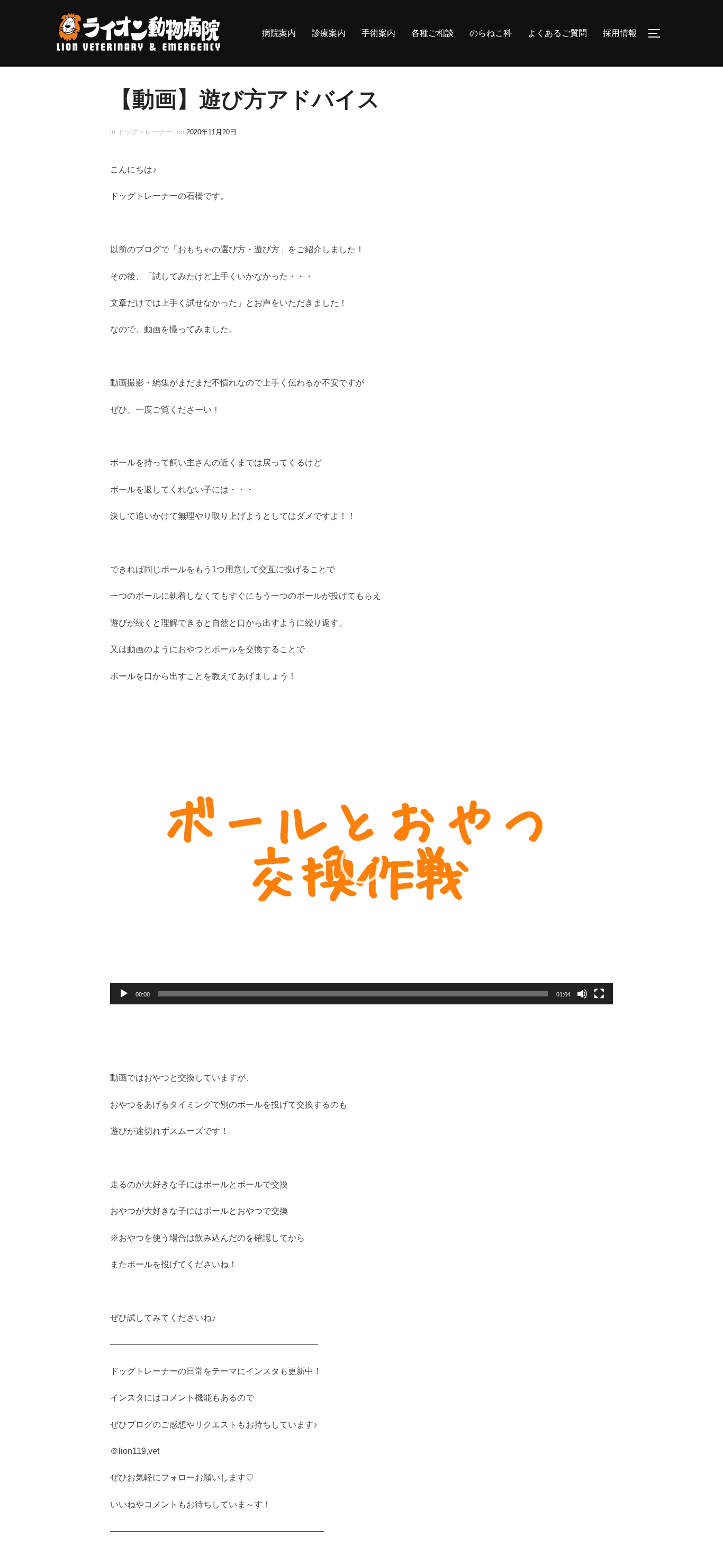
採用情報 (620, 33)
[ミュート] (582, 993)
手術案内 (378, 33)
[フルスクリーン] (599, 993)
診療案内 (329, 33)
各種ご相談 (432, 33)
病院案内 (279, 33)
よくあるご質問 (557, 33)
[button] (361, 862)
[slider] (353, 993)
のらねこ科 (490, 33)
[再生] (124, 993)
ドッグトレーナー (145, 132)
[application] (361, 862)
